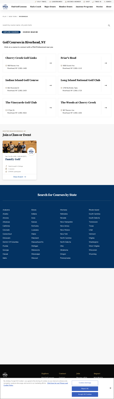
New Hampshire (66, 222)
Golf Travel (42, 1)
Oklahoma (64, 250)
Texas (91, 226)
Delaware (6, 238)
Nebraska (64, 214)
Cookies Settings (85, 383)
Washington (93, 242)
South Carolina (94, 214)
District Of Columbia (10, 242)
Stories (99, 7)
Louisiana (35, 230)
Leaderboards (57, 1)
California (6, 226)
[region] (57, 388)
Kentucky (35, 226)
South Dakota (94, 218)
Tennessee (93, 222)
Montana (63, 210)
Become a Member (74, 1)
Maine (33, 234)
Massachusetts (37, 242)
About (108, 7)
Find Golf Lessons (19, 7)
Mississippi (35, 254)
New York (13, 16)
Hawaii (5, 254)
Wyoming (92, 254)
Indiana (34, 214)
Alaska (5, 214)
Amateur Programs (84, 7)
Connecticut (7, 234)
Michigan (34, 246)
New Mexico (65, 230)
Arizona (6, 218)
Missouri (34, 258)
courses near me (30, 32)
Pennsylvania (65, 258)
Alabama (6, 210)
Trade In (96, 1)
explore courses (11, 32)
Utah (91, 230)
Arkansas (6, 222)
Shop (86, 1)
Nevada (63, 218)
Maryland (35, 238)
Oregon (63, 254)
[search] (109, 25)
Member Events (65, 7)
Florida (5, 246)
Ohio (62, 246)
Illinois (33, 210)
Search (108, 1)
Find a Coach (35, 7)
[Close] (110, 388)
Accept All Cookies (85, 394)
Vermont (92, 234)
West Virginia (94, 246)
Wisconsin (93, 250)
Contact (62, 378)
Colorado (6, 230)
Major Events (50, 7)
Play (4, 16)
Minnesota (35, 250)
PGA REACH (98, 378)
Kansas (34, 222)
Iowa (33, 218)
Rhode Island (94, 210)
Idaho (5, 258)
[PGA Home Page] (5, 6)
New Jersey (64, 226)
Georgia (6, 250)
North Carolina (65, 238)
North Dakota (65, 242)
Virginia (91, 238)
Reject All (84, 389)
